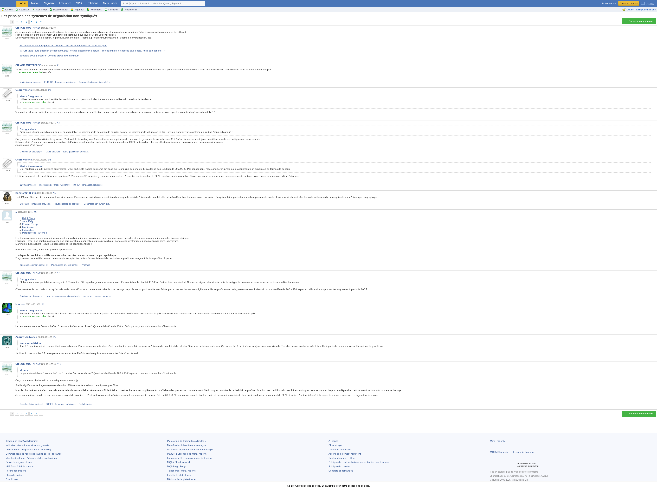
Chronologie (335, 445)
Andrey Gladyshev (26, 337)
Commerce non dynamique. (97, 204)
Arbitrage (86, 265)
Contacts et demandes (340, 470)
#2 (49, 89)
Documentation (60, 9)
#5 (54, 192)
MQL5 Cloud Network (178, 462)
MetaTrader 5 (497, 441)
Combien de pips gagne (31, 152)
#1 (58, 65)
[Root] (2, 22)
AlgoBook (79, 9)
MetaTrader (110, 3)
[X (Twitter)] (503, 465)
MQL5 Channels (499, 452)
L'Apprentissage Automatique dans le (63, 296)
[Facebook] (492, 465)
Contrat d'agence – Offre (341, 458)
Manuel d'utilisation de (187, 453)
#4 (49, 159)
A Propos (333, 441)
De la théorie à (86, 404)
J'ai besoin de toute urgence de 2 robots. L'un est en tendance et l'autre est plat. (63, 45)
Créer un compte (629, 3)
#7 (58, 273)
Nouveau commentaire (641, 21)
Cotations (92, 3)
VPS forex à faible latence (20, 466)
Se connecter (609, 3)
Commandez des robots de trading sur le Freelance (34, 453)
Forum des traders (16, 470)
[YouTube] (508, 465)
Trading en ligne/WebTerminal (22, 441)
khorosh (20, 304)
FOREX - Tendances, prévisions (88, 185)
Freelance (65, 3)
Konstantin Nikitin (26, 192)
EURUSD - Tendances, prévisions (60, 82)
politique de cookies (358, 485)
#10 (59, 364)
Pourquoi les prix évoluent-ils (64, 265)
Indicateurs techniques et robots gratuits (27, 445)
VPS (79, 3)
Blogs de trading (14, 475)
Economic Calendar (523, 452)
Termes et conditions (339, 449)
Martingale (28, 227)
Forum (22, 3)
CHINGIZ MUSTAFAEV (28, 27)
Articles (9, 9)
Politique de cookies (339, 466)
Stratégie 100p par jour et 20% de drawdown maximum (49, 55)
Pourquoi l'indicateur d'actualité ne (95, 82)
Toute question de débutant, (76, 152)
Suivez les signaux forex (19, 462)
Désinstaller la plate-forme (181, 479)
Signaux (49, 3)
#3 (58, 122)
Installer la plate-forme (179, 475)
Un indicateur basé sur (30, 82)
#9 (54, 337)
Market (35, 3)
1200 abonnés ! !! (28, 185)
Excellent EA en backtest (31, 404)
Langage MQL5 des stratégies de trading (189, 458)
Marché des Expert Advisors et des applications (31, 458)
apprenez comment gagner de (34, 265)
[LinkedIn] (514, 465)
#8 (43, 304)
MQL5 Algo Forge (176, 466)
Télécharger (181, 470)
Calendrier (113, 9)
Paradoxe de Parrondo (34, 232)
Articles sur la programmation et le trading (28, 449)
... (16, 211)
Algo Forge (41, 9)
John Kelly (27, 221)
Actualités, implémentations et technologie (190, 449)
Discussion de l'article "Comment (54, 185)
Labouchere (28, 230)
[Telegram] (497, 465)
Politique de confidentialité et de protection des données (358, 462)
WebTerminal (131, 9)
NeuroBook (96, 9)
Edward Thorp (30, 224)
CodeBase (24, 9)
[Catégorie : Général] (6, 22)
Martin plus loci (53, 152)
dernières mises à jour (187, 445)
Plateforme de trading (186, 441)
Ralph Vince (28, 218)
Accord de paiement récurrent (344, 453)
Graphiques (12, 479)
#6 (35, 211)
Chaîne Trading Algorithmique (641, 9)
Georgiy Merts (23, 89)
